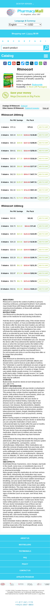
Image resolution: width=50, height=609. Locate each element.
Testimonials (25, 551)
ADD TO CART (43, 127)
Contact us (25, 571)
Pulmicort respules (32, 108)
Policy (25, 564)
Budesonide (37, 84)
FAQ (25, 558)
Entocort (24, 106)
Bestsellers (25, 545)
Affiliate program (25, 577)
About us (25, 538)
